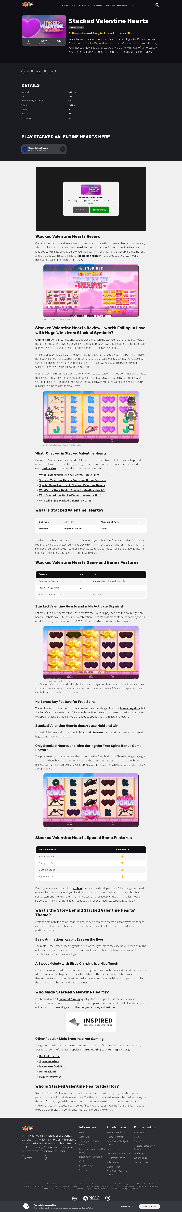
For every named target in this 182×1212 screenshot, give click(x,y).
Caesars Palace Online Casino (145, 1147)
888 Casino (139, 1132)
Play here (38, 71)
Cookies (83, 1161)
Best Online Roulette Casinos (117, 1173)
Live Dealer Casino (116, 1157)
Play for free (81, 210)
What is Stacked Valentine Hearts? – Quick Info (69, 475)
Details (26, 71)
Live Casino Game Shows (119, 1153)
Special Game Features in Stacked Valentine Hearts (72, 485)
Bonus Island (47, 1071)
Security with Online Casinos (89, 1143)
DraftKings (139, 1153)
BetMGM (138, 1141)
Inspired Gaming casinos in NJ (99, 1049)
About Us (84, 1136)
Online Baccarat (115, 1136)
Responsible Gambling (90, 1156)
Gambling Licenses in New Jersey (92, 1150)
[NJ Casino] (33, 4)
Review (50, 71)
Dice (109, 1148)
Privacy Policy (86, 1165)
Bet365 (137, 1136)
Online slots (42, 339)
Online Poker (113, 1166)
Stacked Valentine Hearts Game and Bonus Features (72, 480)
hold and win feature (89, 732)
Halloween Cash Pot (52, 1066)
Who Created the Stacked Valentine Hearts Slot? (70, 495)
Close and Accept (149, 1206)
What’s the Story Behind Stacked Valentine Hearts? (72, 490)
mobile (77, 888)
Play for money (99, 210)
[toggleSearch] (157, 4)
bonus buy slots (130, 708)
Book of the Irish (49, 1056)
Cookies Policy (87, 1208)
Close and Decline (126, 1206)
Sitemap (83, 1170)
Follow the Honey (50, 1076)
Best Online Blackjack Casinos (117, 1143)
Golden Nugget (141, 1157)
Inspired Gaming (73, 528)
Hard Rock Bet (141, 1162)
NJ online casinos (89, 255)
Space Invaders (49, 1061)
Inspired (79, 27)
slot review (49, 468)
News (82, 1132)
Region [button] (29, 1157)
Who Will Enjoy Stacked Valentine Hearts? (65, 500)
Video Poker (113, 1162)
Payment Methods (116, 1132)
